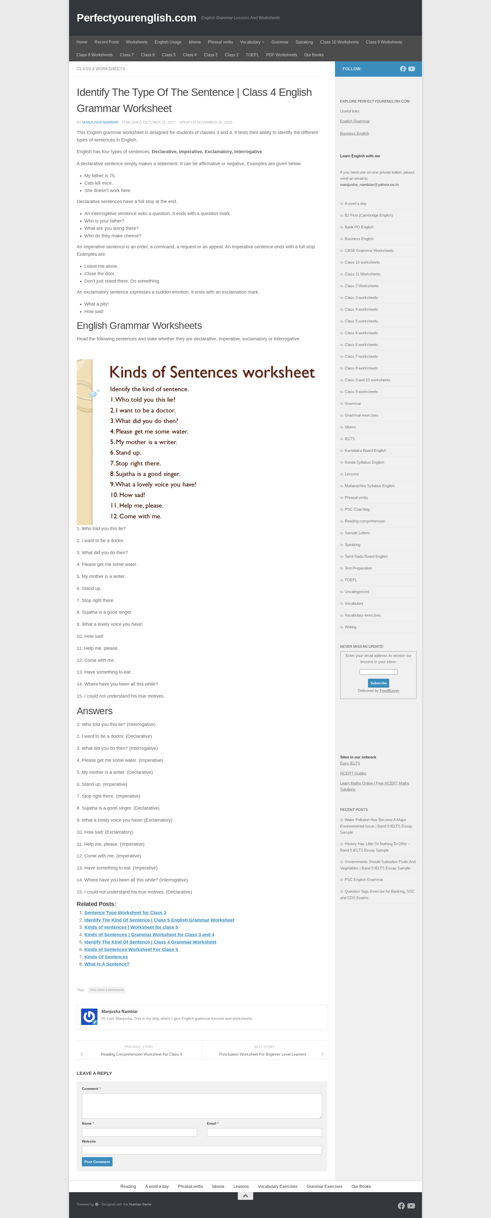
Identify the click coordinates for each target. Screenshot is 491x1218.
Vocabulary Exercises (277, 1186)
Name (88, 1123)
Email (213, 1123)
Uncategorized (357, 591)
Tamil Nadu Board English (366, 556)
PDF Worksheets (281, 55)
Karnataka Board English (365, 450)
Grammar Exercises (324, 1186)
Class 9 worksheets (361, 391)
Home (81, 42)
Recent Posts (107, 42)
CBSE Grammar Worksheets (369, 250)
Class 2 (232, 55)
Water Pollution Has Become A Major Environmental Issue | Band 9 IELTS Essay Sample (376, 826)
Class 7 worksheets (361, 356)
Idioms (195, 42)
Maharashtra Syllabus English (370, 486)
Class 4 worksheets (101, 69)
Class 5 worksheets (361, 321)
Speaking (304, 42)
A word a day (355, 203)
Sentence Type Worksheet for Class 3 (125, 912)
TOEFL (252, 55)
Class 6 (148, 55)
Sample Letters (357, 533)
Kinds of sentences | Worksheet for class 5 (131, 927)
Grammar (280, 42)
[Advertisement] (365, 736)
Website (89, 1141)
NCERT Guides (353, 773)
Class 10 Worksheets (339, 42)
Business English (354, 133)
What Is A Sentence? (106, 964)
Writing (350, 627)
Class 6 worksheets (361, 333)
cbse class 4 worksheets (107, 990)
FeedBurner (389, 690)
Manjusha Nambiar (100, 122)
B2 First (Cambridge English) (369, 215)
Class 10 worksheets (362, 262)
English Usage (168, 42)
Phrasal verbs (220, 42)
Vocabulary (250, 42)
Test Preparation (358, 568)
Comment (91, 1089)
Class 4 (190, 55)
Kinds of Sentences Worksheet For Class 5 (131, 949)
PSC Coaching (357, 509)
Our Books (313, 55)
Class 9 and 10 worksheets (367, 380)
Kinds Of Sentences (106, 956)
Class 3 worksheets (361, 297)
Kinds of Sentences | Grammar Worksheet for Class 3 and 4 (149, 934)
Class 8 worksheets (361, 368)
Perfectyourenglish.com (136, 18)
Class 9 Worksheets (384, 42)
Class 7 (127, 55)
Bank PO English (359, 227)
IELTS (350, 439)
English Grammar (355, 121)
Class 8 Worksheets (94, 55)
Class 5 (169, 55)
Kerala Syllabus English (364, 462)
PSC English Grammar (364, 879)
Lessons (352, 474)
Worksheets (137, 42)
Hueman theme (140, 1204)
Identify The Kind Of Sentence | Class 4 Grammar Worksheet (150, 942)
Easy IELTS (350, 763)
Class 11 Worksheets (363, 274)
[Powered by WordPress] (96, 1204)
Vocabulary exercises (363, 615)
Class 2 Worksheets (362, 286)
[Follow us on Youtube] (411, 69)
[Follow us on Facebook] (403, 69)
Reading (128, 1186)
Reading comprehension (365, 521)
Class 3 (211, 55)
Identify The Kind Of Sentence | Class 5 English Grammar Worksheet (159, 920)
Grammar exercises (361, 415)
